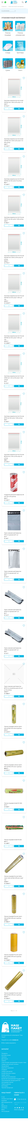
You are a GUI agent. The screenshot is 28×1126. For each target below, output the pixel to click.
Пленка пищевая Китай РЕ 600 (13, 839)
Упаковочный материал (8, 1077)
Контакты (4, 1107)
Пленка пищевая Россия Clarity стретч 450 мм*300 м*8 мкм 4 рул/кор (13, 878)
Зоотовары (4, 1086)
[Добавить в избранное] (23, 78)
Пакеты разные (6, 1084)
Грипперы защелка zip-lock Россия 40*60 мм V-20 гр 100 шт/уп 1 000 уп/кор (14, 377)
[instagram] (21, 1107)
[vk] (15, 1107)
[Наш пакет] (14, 2)
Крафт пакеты (5, 1075)
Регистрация (5, 1111)
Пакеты (3, 1060)
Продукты (4, 1053)
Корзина (4, 1100)
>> (16, 1010)
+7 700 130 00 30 (21, 1099)
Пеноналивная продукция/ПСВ (10, 1080)
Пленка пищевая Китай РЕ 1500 (13, 803)
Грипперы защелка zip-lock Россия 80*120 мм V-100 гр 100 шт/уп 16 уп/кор (14, 456)
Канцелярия (5, 1066)
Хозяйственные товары (8, 1073)
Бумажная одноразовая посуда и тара (12, 1078)
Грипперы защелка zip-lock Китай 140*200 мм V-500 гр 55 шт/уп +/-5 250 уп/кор (13, 140)
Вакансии (4, 1106)
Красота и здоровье (7, 1068)
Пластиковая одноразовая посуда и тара (13, 1062)
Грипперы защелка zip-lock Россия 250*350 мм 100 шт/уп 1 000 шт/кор (14, 337)
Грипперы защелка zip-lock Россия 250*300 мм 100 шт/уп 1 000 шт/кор (14, 297)
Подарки (4, 1069)
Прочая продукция (7, 1087)
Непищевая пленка (7, 1082)
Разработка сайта (9, 1040)
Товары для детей (6, 1071)
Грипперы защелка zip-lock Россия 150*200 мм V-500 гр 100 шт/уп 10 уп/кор (14, 257)
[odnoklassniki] (23, 1107)
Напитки (4, 1057)
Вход (2, 1109)
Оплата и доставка (7, 1098)
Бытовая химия (6, 1055)
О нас (3, 1097)
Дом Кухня (4, 1059)
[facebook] (19, 1107)
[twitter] (17, 1107)
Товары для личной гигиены (9, 1064)
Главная (3, 6)
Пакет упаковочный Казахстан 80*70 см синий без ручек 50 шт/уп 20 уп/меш (13, 688)
